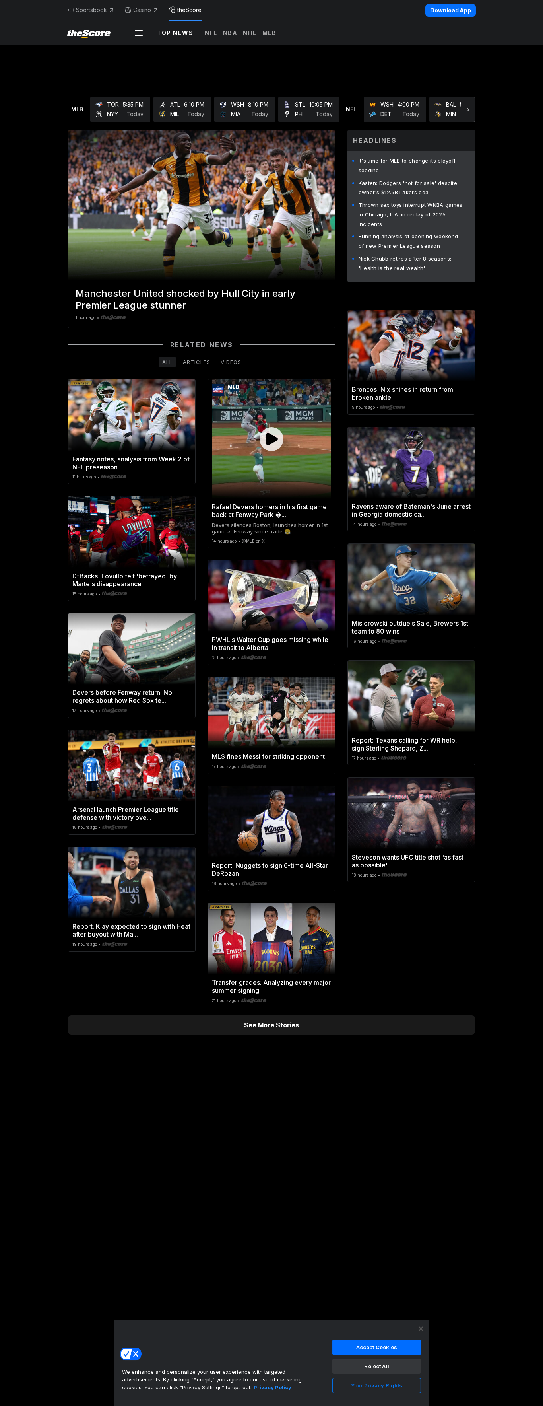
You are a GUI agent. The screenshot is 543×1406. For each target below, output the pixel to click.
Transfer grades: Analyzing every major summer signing (271, 986)
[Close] (421, 1328)
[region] (271, 1362)
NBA (230, 32)
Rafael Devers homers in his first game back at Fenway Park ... (269, 511)
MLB (269, 32)
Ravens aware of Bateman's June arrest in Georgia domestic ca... (411, 510)
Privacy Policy (272, 1387)
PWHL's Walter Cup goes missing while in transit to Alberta (270, 643)
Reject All (376, 1366)
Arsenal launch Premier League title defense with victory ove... (125, 813)
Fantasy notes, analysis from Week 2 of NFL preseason (131, 463)
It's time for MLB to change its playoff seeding (407, 165)
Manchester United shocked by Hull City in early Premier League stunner (185, 299)
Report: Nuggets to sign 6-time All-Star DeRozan (270, 869)
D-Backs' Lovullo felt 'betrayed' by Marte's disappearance (124, 580)
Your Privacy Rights (376, 1385)
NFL (211, 32)
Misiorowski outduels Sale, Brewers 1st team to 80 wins (410, 627)
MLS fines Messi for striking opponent (268, 756)
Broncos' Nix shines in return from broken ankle (402, 393)
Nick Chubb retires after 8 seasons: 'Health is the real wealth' (405, 263)
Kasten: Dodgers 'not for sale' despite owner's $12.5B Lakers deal (408, 188)
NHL (250, 32)
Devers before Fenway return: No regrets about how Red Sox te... (122, 696)
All (167, 362)
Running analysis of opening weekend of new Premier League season (408, 241)
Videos (231, 362)
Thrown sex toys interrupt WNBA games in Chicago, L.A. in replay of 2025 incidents (411, 214)
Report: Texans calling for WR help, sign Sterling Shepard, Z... (404, 744)
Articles (196, 362)
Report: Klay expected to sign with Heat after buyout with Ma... (131, 930)
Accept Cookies (377, 1347)
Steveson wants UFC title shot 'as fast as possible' (407, 861)
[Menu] (138, 33)
